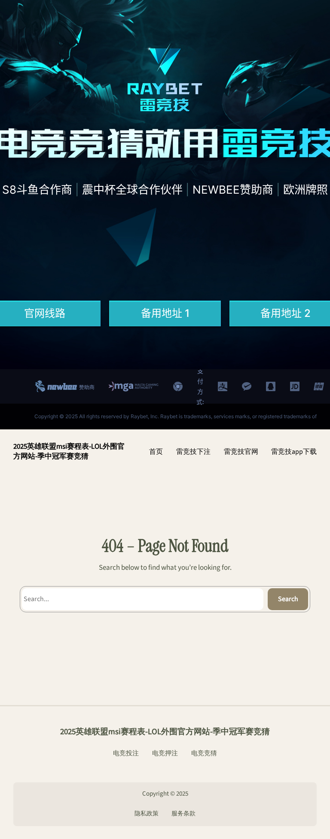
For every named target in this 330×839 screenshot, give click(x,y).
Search (288, 599)
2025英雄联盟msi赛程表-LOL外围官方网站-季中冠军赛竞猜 (69, 451)
